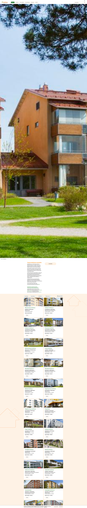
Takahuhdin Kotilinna (49, 469)
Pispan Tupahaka (28, 429)
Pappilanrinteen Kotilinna (30, 409)
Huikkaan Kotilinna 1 (49, 307)
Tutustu (27, 315)
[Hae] (84, 2)
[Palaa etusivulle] (5, 2)
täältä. (39, 284)
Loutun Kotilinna (48, 348)
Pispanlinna (47, 409)
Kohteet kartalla (60, 296)
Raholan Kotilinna (48, 449)
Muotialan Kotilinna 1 (29, 368)
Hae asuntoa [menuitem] (16, 2)
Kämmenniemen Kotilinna (30, 348)
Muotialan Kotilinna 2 (49, 368)
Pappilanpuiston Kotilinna (50, 388)
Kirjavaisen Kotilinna (49, 328)
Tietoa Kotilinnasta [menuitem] (27, 2)
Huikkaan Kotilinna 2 (29, 328)
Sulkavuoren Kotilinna (29, 469)
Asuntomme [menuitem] (12, 2)
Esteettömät (26, 296)
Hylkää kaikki (61, 506)
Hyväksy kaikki (56, 506)
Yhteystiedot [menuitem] (32, 2)
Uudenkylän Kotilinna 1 (50, 490)
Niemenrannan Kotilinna (30, 307)
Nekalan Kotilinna (28, 388)
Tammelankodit (28, 490)
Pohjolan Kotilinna (49, 429)
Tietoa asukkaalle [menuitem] (22, 2)
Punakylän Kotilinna (29, 449)
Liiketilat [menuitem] (36, 2)
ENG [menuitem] (84, 0)
